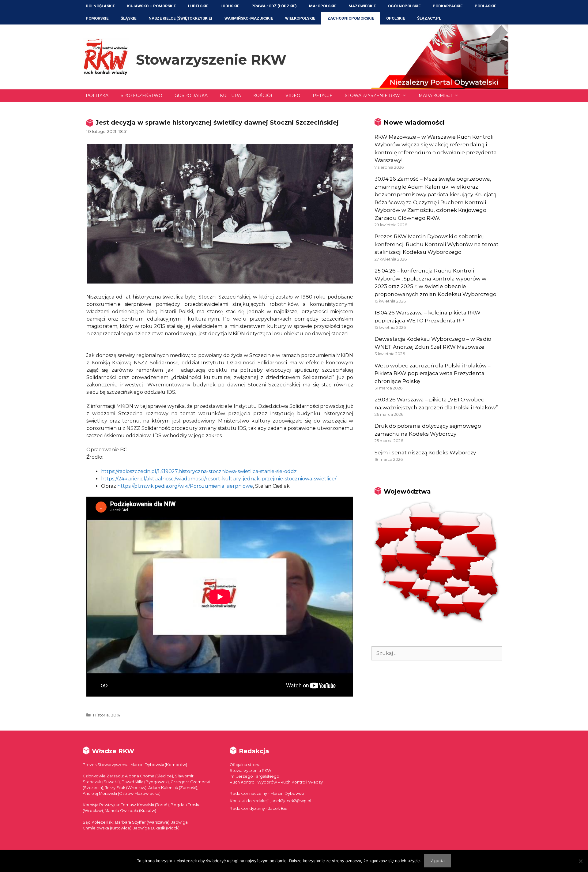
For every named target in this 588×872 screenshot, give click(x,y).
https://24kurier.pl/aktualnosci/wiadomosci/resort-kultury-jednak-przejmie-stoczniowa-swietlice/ (218, 479)
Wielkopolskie (300, 18)
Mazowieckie (362, 6)
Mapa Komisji (435, 95)
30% (115, 714)
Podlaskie (485, 6)
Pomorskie (97, 18)
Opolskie (395, 18)
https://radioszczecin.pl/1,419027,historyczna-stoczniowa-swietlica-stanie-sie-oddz (199, 471)
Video (292, 95)
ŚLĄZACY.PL (429, 18)
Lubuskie (230, 6)
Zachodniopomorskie (350, 18)
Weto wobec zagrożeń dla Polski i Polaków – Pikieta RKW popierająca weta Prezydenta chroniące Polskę (433, 373)
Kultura (230, 95)
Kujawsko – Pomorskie (151, 6)
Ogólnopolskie (404, 6)
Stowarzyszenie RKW (211, 59)
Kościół (263, 95)
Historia (101, 714)
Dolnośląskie (100, 6)
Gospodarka (191, 95)
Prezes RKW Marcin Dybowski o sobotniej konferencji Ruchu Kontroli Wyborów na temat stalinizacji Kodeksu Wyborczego (437, 244)
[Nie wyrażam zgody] (580, 861)
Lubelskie (198, 6)
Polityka (97, 95)
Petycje (323, 95)
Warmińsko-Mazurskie (248, 18)
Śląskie (128, 18)
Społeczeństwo (141, 95)
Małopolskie (322, 6)
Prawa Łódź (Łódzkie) (274, 6)
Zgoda (438, 860)
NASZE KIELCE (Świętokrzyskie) (180, 18)
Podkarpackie (447, 6)
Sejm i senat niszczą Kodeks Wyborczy (425, 452)
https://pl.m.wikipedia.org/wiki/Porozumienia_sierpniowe (185, 486)
